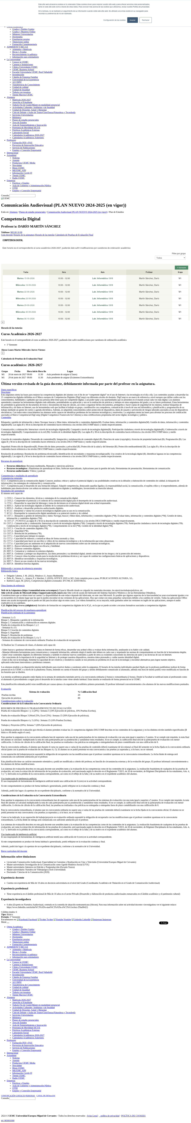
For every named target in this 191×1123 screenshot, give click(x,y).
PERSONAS (30, 1096)
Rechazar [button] (145, 20)
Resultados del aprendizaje (13, 491)
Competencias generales (11, 478)
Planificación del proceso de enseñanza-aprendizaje (23, 610)
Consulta (5, 195)
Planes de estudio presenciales (32, 212)
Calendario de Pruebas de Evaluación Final (74, 235)
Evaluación (6, 689)
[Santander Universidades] (183, 1106)
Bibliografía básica (9, 571)
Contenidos (6, 417)
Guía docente (7, 235)
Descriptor (5, 392)
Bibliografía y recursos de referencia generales (21, 568)
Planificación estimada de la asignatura (18, 613)
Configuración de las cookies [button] (114, 20)
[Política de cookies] (100, 1116)
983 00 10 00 (16, 232)
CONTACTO (20, 1096)
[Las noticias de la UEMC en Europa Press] (161, 1106)
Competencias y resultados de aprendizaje (19, 476)
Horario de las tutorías (45, 235)
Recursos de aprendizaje (12, 461)
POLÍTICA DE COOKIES (133, 1116)
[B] (8, 922)
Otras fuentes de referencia (13, 585)
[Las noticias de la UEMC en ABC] (132, 1106)
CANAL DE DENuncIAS (45, 1096)
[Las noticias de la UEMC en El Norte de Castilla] (105, 1106)
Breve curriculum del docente (14, 851)
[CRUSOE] (171, 1106)
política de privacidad (110, 1116)
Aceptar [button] (132, 20)
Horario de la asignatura (24, 235)
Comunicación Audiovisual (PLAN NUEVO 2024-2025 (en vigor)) (77, 212)
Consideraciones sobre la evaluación (17, 701)
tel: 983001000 (7, 1120)
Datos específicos (8, 389)
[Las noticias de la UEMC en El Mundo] (145, 1106)
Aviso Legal (92, 1116)
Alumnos (13, 212)
